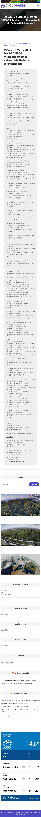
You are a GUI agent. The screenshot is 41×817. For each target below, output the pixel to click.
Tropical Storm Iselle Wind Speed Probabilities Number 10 (19, 715)
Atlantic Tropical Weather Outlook (12, 683)
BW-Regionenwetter (9, 45)
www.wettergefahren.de (13, 429)
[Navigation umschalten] (38, 6)
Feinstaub (3, 590)
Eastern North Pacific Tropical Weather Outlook (16, 700)
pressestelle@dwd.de (18, 461)
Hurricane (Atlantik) (21, 673)
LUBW (9, 594)
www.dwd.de (9, 437)
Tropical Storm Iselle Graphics (11, 706)
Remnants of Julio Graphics (10, 703)
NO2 (2, 592)
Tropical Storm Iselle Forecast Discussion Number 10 (17, 710)
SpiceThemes (20, 814)
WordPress (19, 812)
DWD (19, 43)
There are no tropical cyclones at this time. (15, 680)
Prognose (24, 43)
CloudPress (34, 812)
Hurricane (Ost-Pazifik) (21, 693)
